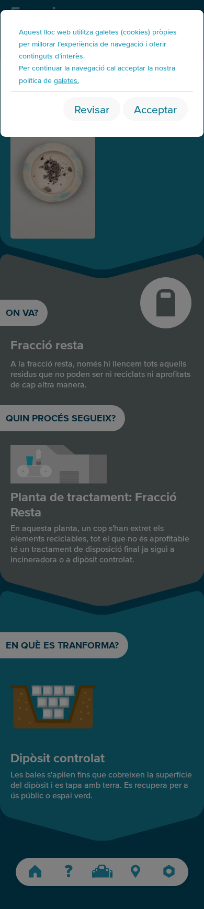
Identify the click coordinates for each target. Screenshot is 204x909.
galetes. (66, 80)
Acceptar (155, 108)
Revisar (91, 108)
